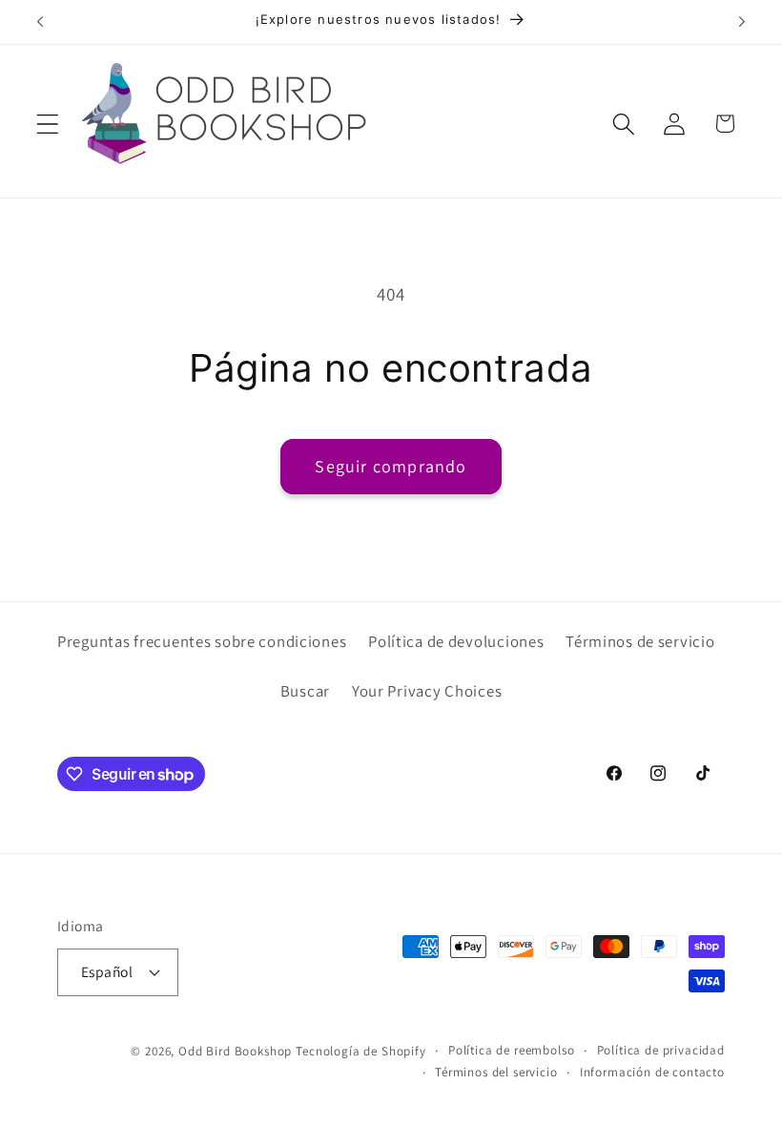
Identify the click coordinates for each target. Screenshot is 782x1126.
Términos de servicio (640, 641)
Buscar (305, 690)
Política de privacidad (661, 1050)
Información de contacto (652, 1072)
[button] (48, 123)
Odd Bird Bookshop (235, 1051)
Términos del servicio (496, 1072)
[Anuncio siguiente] (742, 22)
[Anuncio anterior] (40, 22)
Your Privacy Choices (427, 690)
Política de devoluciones (456, 641)
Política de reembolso (511, 1050)
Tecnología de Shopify (361, 1051)
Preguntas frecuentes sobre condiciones (201, 641)
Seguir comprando (390, 466)
